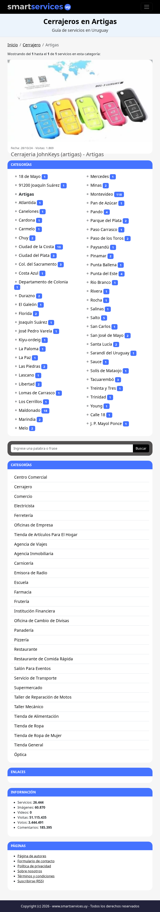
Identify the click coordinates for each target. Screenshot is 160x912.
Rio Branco (100, 282)
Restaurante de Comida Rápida (43, 659)
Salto (95, 317)
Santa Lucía (101, 344)
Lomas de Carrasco (37, 393)
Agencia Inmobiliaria (33, 553)
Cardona (27, 220)
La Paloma (29, 348)
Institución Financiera (34, 611)
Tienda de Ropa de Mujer (38, 735)
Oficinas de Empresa (33, 525)
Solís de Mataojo (106, 370)
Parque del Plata (106, 220)
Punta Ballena (103, 265)
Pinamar (98, 256)
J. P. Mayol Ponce (106, 423)
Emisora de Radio (30, 573)
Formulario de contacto (36, 861)
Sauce (96, 361)
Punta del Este (104, 273)
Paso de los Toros (107, 238)
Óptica (20, 754)
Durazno (27, 295)
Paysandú (99, 247)
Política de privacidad (34, 866)
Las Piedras (29, 366)
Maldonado (29, 410)
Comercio (23, 496)
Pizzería (21, 640)
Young (96, 406)
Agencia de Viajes (30, 544)
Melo (23, 428)
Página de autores (32, 856)
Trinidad (98, 397)
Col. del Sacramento (38, 264)
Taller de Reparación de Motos (42, 697)
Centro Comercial (30, 477)
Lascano (26, 375)
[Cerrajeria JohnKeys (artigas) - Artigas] (80, 101)
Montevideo (101, 194)
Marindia (27, 419)
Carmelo (27, 229)
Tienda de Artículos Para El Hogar (46, 534)
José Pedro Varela (35, 331)
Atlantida (27, 202)
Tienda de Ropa (29, 726)
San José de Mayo (107, 335)
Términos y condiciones (36, 876)
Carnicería (23, 563)
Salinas (97, 309)
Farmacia (22, 592)
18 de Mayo (30, 176)
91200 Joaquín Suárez (39, 185)
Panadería (24, 630)
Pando (96, 211)
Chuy (23, 238)
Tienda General (28, 745)
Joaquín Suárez (33, 322)
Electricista (24, 506)
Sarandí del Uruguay (109, 353)
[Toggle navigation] (146, 7)
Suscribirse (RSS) (31, 881)
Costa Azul (28, 273)
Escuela (21, 582)
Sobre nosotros (30, 871)
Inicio (13, 45)
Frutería (21, 601)
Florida (25, 313)
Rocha (96, 300)
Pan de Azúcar (103, 203)
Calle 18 (97, 414)
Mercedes (99, 176)
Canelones (29, 211)
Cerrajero (32, 45)
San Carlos (100, 326)
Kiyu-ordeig (30, 339)
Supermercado (28, 687)
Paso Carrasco (103, 229)
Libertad (27, 384)
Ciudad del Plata (34, 255)
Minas (96, 185)
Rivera (96, 291)
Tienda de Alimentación (36, 716)
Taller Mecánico (28, 706)
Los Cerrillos (30, 401)
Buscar (141, 448)
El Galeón (28, 304)
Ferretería (23, 515)
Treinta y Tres (103, 388)
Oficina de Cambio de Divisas (41, 620)
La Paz (25, 357)
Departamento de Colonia (43, 282)
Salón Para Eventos (32, 668)
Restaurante (25, 649)
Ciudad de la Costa (36, 246)
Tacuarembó (102, 379)
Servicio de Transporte (35, 678)
